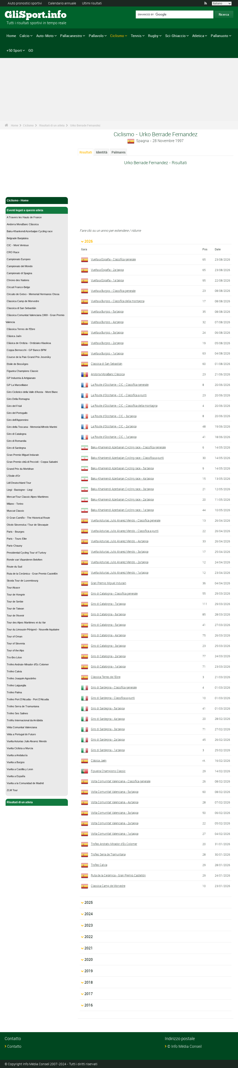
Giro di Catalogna (16, 433)
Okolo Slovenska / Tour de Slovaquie (27, 524)
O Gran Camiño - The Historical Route (28, 517)
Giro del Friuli (14, 406)
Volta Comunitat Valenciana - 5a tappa (114, 791)
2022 (88, 936)
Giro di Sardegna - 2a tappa (108, 739)
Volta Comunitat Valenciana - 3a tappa (114, 812)
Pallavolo (96, 35)
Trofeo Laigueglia (16, 685)
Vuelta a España (16, 776)
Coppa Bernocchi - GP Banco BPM (26, 350)
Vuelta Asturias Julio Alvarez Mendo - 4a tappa (119, 541)
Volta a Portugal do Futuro (21, 734)
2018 (88, 982)
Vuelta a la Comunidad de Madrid (25, 783)
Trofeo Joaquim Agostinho (21, 678)
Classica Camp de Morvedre (23, 301)
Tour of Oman (14, 636)
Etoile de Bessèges (17, 364)
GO (30, 50)
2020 (88, 959)
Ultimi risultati (92, 3)
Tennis (136, 35)
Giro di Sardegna (16, 447)
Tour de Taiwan (15, 608)
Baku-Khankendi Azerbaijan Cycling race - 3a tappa (122, 489)
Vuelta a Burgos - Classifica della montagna (117, 301)
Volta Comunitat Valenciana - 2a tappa (114, 823)
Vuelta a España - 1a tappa (107, 280)
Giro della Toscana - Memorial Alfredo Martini (32, 426)
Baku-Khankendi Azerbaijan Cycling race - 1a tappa (122, 510)
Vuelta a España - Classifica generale (113, 259)
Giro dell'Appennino (17, 419)
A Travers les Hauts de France (24, 217)
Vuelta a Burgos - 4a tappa (107, 322)
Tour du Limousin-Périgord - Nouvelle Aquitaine (33, 629)
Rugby (153, 35)
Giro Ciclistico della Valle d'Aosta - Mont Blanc (32, 392)
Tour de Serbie (15, 601)
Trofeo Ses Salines (17, 713)
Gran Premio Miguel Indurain (23, 454)
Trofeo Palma (14, 692)
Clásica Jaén (14, 336)
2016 (88, 1005)
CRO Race (13, 252)
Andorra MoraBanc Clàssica (23, 224)
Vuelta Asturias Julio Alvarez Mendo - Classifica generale (125, 520)
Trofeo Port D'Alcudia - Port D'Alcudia (28, 699)
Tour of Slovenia (16, 643)
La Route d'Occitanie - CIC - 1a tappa (113, 437)
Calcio (25, 35)
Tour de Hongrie (16, 594)
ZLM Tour (12, 790)
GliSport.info (22, 15)
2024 (88, 913)
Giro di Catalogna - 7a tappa (108, 603)
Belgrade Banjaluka (17, 238)
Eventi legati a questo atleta (25, 210)
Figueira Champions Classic (22, 371)
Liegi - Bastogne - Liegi (19, 489)
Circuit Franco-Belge (18, 287)
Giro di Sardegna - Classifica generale (114, 687)
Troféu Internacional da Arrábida (25, 720)
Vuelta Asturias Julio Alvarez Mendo (27, 741)
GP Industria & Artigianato (21, 378)
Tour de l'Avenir (15, 615)
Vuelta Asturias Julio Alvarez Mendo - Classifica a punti (125, 531)
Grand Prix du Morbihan (20, 468)
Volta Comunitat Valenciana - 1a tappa (114, 833)
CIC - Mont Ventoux (18, 245)
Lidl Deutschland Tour (19, 482)
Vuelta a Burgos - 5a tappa (107, 311)
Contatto (14, 1046)
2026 (88, 241)
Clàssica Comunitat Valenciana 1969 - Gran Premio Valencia (35, 318)
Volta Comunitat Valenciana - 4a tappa (114, 802)
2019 (88, 970)
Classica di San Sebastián (21, 308)
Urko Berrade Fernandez (85, 125)
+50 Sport (14, 50)
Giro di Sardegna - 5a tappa (108, 708)
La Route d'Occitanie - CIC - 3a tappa (113, 416)
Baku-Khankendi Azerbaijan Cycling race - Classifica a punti (127, 457)
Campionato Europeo (18, 259)
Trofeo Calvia (14, 671)
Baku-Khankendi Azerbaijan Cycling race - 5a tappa (122, 468)
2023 (88, 925)
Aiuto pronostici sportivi (25, 3)
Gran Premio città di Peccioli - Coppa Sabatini (32, 461)
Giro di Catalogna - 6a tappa (108, 614)
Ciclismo (117, 35)
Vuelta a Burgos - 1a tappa (107, 353)
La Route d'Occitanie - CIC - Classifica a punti (119, 395)
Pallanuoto (219, 35)
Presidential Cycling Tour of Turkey (26, 552)
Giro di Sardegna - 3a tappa (108, 729)
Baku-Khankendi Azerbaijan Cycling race (30, 231)
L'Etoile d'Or (13, 475)
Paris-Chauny (14, 545)
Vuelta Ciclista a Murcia (20, 748)
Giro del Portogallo (17, 413)
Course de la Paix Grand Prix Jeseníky (29, 357)
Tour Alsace (13, 587)
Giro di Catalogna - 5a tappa (108, 624)
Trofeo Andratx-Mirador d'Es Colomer (28, 664)
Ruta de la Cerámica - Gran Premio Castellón (32, 573)
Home (11, 35)
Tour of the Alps (15, 650)
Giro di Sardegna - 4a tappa (108, 719)
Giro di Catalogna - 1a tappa (108, 666)
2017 (88, 993)
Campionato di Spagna (19, 273)
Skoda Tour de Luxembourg (22, 580)
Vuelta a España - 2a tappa (107, 270)
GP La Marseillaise (17, 385)
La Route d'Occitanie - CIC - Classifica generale (120, 384)
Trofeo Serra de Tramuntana (23, 706)
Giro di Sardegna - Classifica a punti (113, 698)
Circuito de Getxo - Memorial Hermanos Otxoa (33, 294)
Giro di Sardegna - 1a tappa (108, 750)
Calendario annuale (62, 3)
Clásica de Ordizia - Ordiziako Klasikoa (29, 343)
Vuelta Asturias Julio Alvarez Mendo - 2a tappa (119, 562)
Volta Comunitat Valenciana (22, 727)
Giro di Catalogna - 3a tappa (108, 645)
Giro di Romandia (16, 440)
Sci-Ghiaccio (175, 35)
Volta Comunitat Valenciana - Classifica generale (120, 781)
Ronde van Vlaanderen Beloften (24, 559)
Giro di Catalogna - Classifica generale (114, 593)
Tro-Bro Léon (14, 657)
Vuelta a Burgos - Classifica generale (113, 291)
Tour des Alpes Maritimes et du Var (26, 622)
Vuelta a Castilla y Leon (20, 769)
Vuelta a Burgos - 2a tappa (107, 343)
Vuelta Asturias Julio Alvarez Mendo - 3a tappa (119, 551)
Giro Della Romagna (18, 399)
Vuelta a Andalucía (17, 755)
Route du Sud (14, 566)
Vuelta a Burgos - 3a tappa (107, 332)
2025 (88, 902)
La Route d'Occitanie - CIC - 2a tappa (113, 426)
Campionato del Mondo (20, 266)
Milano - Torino (15, 503)
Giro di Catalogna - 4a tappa (108, 635)
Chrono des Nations (18, 280)
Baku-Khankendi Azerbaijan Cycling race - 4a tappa (122, 478)
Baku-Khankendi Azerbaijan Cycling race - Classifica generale (128, 447)
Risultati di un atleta (52, 125)
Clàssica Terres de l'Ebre (21, 329)
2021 (88, 948)
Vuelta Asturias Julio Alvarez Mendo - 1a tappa (119, 572)
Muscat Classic (15, 510)
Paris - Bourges (15, 531)
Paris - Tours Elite (17, 538)
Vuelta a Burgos (16, 762)
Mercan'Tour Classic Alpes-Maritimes (28, 496)
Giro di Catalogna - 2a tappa (108, 656)
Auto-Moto (45, 35)
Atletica (198, 35)
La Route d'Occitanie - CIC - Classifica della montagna (124, 405)
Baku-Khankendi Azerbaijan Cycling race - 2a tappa (122, 499)
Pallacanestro (71, 35)
